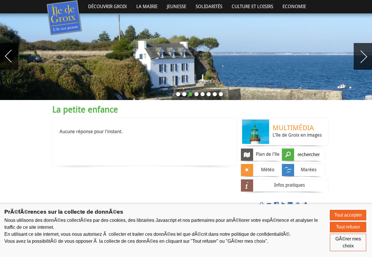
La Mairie (147, 6)
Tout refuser (348, 226)
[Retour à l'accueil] (64, 18)
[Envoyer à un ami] (269, 204)
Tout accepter (348, 215)
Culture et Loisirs (252, 6)
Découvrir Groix (107, 6)
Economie (294, 6)
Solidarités (209, 6)
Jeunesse (176, 6)
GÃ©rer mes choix (348, 242)
